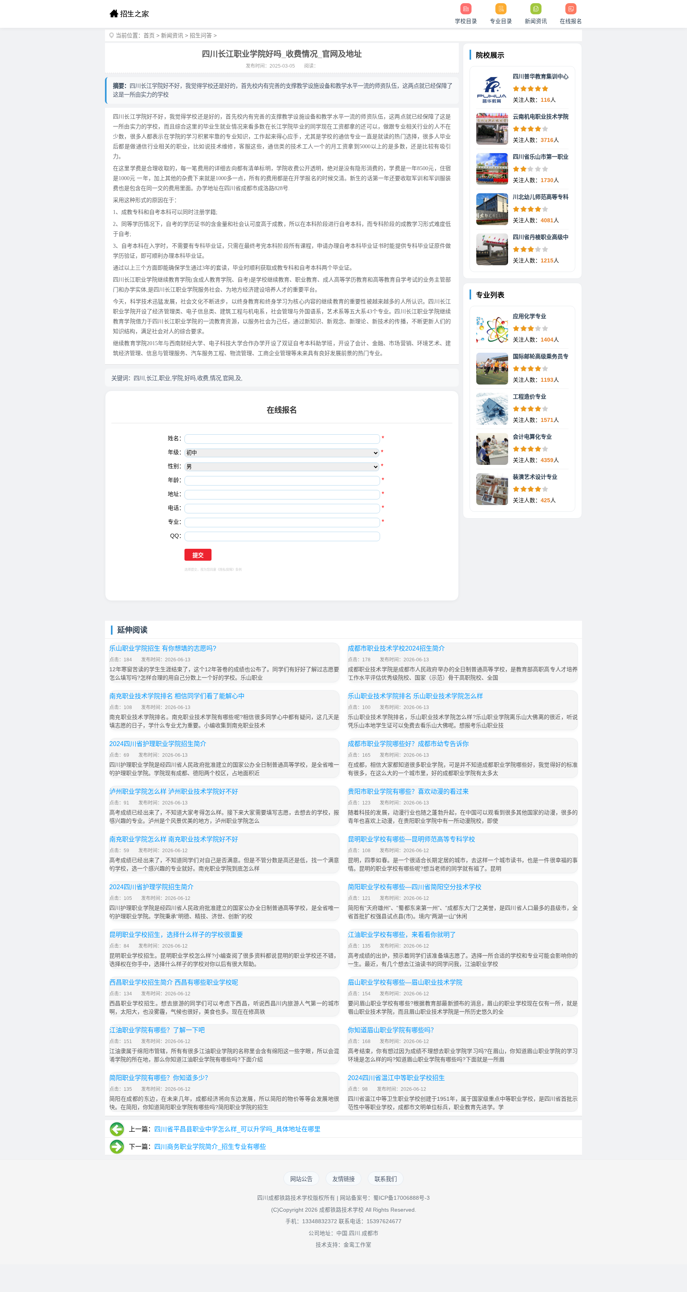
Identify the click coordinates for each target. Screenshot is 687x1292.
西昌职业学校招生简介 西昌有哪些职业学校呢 (173, 982)
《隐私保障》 (225, 569)
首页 (149, 35)
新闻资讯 (172, 35)
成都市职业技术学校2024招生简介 (396, 648)
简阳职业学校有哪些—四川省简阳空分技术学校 (414, 887)
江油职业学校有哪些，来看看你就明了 (402, 934)
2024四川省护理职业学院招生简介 (157, 743)
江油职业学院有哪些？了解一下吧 (157, 1030)
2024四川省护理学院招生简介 (151, 887)
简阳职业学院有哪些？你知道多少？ (160, 1077)
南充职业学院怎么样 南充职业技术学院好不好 (173, 839)
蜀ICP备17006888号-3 (401, 1198)
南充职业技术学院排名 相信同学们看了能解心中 (177, 696)
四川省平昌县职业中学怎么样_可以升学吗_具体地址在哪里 (237, 1129)
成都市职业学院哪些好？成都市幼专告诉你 (408, 743)
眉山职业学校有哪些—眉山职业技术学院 (405, 982)
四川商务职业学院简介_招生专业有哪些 (210, 1146)
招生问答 (201, 35)
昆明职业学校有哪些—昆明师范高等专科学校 (411, 839)
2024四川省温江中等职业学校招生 (396, 1077)
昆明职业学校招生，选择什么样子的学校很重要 (176, 934)
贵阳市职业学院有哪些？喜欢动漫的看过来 (408, 791)
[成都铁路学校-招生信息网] (129, 14)
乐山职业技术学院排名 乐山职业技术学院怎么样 (415, 696)
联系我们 (386, 1179)
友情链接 (343, 1179)
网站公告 (301, 1179)
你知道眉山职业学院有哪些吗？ (392, 1030)
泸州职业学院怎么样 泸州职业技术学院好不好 (173, 791)
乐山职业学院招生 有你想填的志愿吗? (162, 648)
